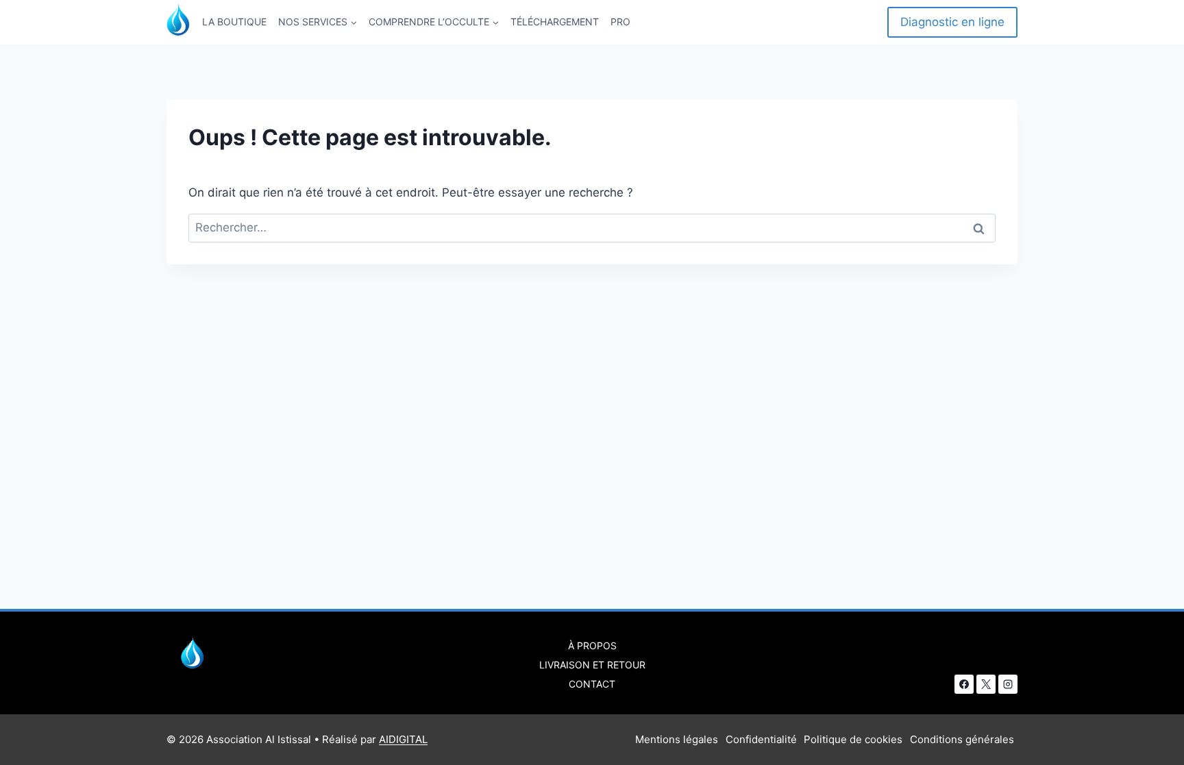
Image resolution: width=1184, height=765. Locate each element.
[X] (986, 684)
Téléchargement (554, 21)
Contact (592, 684)
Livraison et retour (592, 664)
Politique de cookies (853, 739)
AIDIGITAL (403, 739)
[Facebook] (964, 684)
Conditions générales (962, 739)
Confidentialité (761, 739)
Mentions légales (676, 739)
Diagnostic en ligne (952, 22)
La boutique (234, 21)
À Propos (592, 645)
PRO (620, 21)
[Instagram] (1008, 684)
